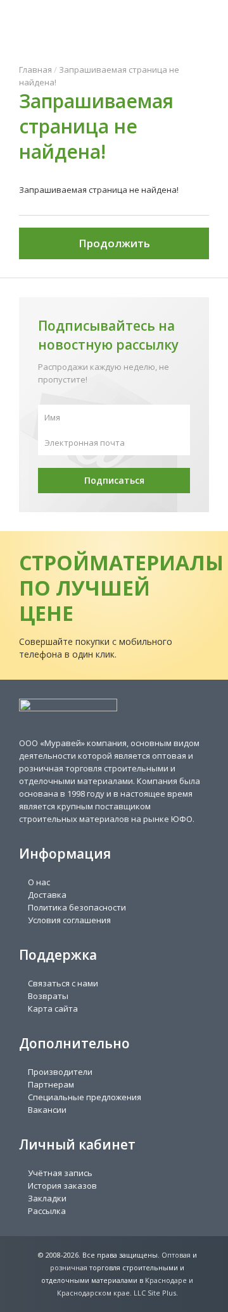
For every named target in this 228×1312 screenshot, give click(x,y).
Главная (35, 69)
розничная (68, 1267)
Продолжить (114, 243)
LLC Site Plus (155, 1292)
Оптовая (176, 1255)
